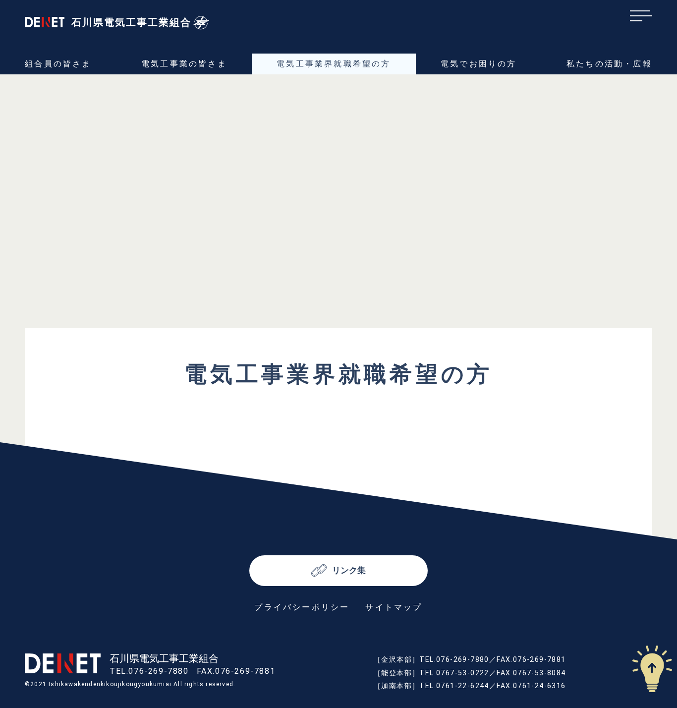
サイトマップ (393, 607)
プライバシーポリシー (301, 607)
